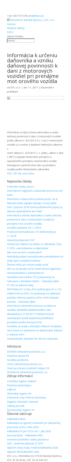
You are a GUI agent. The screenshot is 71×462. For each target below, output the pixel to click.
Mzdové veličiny (16, 28)
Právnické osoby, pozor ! (20, 186)
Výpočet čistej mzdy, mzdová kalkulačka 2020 (32, 447)
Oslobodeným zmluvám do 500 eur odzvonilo (32, 338)
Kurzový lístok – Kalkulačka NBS (25, 435)
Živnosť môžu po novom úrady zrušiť (27, 264)
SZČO (10, 32)
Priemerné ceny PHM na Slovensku (26, 397)
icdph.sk (11, 389)
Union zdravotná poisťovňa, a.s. (24, 364)
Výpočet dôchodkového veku (23, 451)
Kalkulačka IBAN (16, 419)
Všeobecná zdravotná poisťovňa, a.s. (27, 372)
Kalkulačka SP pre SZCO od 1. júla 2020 (29, 431)
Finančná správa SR (18, 355)
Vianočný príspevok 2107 (21, 240)
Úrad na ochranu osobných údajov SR (28, 368)
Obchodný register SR (19, 393)
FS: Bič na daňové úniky (20, 285)
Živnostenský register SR (20, 410)
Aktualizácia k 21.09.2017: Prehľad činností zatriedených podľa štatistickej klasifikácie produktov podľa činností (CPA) (30, 318)
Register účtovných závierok (22, 401)
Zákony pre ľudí (15, 405)
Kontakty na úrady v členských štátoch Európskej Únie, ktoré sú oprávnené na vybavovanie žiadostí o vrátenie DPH (34, 330)
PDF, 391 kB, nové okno (20, 173)
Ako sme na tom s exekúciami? (24, 252)
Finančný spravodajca (19, 385)
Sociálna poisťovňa (17, 360)
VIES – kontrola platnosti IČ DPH (25, 443)
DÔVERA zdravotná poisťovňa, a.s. (26, 351)
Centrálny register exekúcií (21, 381)
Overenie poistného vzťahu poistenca (28, 439)
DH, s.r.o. (16, 87)
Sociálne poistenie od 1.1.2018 (24, 227)
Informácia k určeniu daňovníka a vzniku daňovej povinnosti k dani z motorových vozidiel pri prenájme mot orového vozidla (34, 219)
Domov (11, 24)
